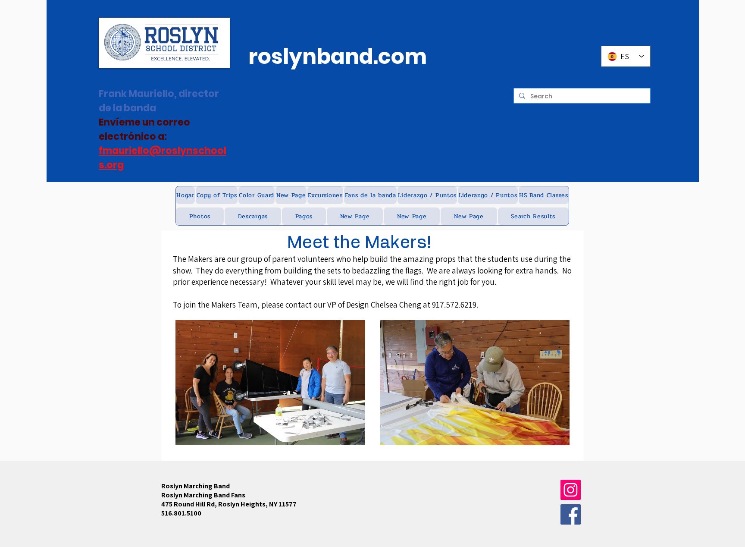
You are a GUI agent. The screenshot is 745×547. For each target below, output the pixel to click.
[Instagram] (570, 490)
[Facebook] (570, 514)
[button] (217, 195)
